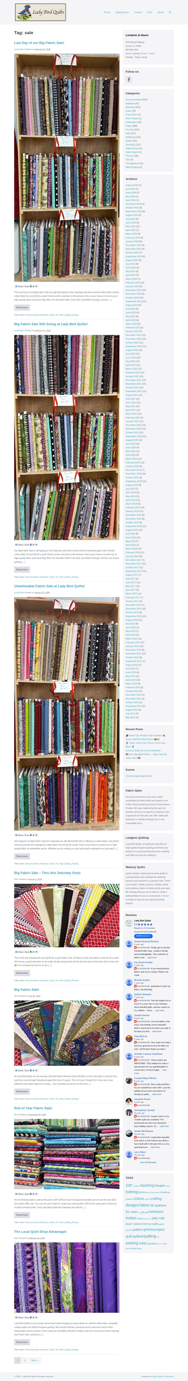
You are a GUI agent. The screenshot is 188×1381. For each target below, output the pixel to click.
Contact (138, 12)
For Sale (59, 315)
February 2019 (133, 507)
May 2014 (130, 717)
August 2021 (132, 395)
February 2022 (133, 372)
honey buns (148, 1219)
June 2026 (131, 192)
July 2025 (130, 219)
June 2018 (131, 537)
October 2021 (132, 387)
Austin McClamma (143, 1131)
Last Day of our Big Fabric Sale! (39, 43)
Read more (22, 308)
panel (161, 1224)
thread (128, 1249)
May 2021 (130, 406)
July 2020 (130, 444)
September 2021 (134, 391)
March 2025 (131, 234)
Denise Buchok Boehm (146, 941)
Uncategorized (133, 163)
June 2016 (131, 627)
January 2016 (132, 646)
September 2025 (134, 211)
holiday (140, 1218)
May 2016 (130, 631)
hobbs (131, 1218)
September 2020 (134, 436)
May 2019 (130, 496)
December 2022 (133, 335)
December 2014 (133, 695)
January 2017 (132, 601)
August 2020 (132, 440)
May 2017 (130, 586)
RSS (149, 12)
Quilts (128, 141)
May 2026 (130, 196)
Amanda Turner (142, 1099)
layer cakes (133, 1223)
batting (131, 1192)
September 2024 (134, 256)
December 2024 (133, 245)
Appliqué (130, 103)
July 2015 (130, 668)
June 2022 (131, 357)
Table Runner (132, 148)
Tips (128, 159)
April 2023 (131, 320)
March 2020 (131, 459)
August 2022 (132, 350)
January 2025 (132, 241)
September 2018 (134, 526)
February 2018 (133, 552)
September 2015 (134, 661)
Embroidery (131, 122)
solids (143, 1243)
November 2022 (133, 339)
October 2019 (132, 477)
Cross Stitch (131, 114)
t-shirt (164, 1244)
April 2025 (131, 230)
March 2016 (131, 639)
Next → (35, 1360)
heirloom (156, 1212)
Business (44, 315)
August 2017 (132, 575)
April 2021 (131, 410)
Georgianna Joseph (144, 1110)
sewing (132, 1243)
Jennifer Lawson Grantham (148, 1054)
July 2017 (130, 579)
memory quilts (150, 1223)
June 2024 (131, 267)
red (157, 1237)
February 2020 (133, 462)
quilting (150, 1236)
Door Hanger (132, 118)
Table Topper (132, 152)
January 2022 (132, 376)
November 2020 (133, 429)
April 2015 (131, 680)
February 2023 (133, 327)
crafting (156, 1199)
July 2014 (130, 713)
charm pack (154, 1192)
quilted (138, 1236)
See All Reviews (148, 1162)
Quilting (67, 315)
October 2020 (132, 432)
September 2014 (134, 706)
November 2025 (133, 204)
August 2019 (132, 485)
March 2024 (131, 279)
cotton (147, 1199)
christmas (165, 1192)
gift (142, 1212)
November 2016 (133, 609)
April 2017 (131, 590)
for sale (131, 1212)
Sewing (75, 315)
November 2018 (133, 519)
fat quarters (158, 1205)
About (160, 12)
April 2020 (131, 455)
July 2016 (130, 624)
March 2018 (131, 549)
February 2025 (133, 238)
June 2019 (131, 492)
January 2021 (132, 421)
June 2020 (131, 447)
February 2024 (133, 282)
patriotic (129, 1230)
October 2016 (132, 612)
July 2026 (130, 189)
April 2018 (131, 545)
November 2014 (133, 699)
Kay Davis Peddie (143, 962)
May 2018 (130, 541)
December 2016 (133, 605)
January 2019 (132, 511)
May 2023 (130, 316)
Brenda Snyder (142, 980)
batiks (168, 1186)
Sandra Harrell (141, 1015)
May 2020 (130, 451)
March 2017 (131, 593)
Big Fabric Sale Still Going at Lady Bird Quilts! (51, 324)
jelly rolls (158, 1218)
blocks (141, 1192)
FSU (139, 1212)
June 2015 (131, 672)
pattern (138, 1229)
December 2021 (133, 380)
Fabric (52, 315)
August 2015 (132, 665)
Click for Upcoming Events (139, 776)
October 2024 (132, 252)
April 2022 (131, 365)
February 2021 (133, 417)
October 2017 (132, 567)
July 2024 (130, 264)
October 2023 (132, 298)
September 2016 (134, 616)
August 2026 (132, 185)
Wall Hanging (132, 167)
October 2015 (132, 657)
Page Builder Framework (163, 1376)
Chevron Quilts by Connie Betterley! (143, 750)
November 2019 (133, 474)
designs (132, 1205)
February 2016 (133, 642)
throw (134, 1248)
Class (128, 111)
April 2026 (131, 200)
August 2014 (132, 710)
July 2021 (130, 399)
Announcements (32, 315)
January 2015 (132, 691)
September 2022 (134, 346)
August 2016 (132, 620)
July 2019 (130, 489)
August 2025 (132, 215)
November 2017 (133, 564)
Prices (107, 12)
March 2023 (131, 324)
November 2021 (133, 384)
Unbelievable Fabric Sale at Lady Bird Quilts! (49, 586)
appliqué (136, 1186)
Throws (129, 156)
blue (147, 1192)
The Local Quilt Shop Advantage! (40, 1231)
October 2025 (132, 208)
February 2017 (133, 597)
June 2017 (131, 582)
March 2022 (131, 369)
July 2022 (130, 354)
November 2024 (133, 249)
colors (139, 1198)
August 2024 (132, 260)
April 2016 (131, 635)
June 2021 (131, 402)
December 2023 (133, 290)
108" (129, 1185)
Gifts (128, 133)
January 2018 (132, 556)
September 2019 (134, 481)
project (159, 1229)
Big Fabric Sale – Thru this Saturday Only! (47, 873)
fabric (144, 1205)
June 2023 (131, 312)
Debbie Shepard (142, 994)
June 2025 (131, 223)
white (139, 1248)
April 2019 (131, 500)
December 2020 (133, 425)
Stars (159, 1244)
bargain (159, 1185)
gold (147, 1212)
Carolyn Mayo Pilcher (145, 1078)
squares (152, 1243)
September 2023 (134, 301)
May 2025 (130, 226)
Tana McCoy (140, 1036)
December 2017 (133, 560)
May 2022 (130, 361)
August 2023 (132, 305)
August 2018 (132, 530)
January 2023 (132, 331)
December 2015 (133, 650)
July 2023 (130, 309)
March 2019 (131, 504)
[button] (170, 12)
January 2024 (132, 286)
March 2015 (131, 684)
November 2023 (133, 294)
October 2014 (132, 702)
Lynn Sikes (140, 1152)
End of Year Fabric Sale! (33, 1108)
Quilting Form (122, 12)
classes (129, 1199)
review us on (142, 936)
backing (147, 1185)
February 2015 (133, 687)
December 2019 (133, 470)
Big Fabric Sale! (26, 989)
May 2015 (130, 676)
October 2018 (132, 522)
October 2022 (132, 342)
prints (148, 1229)
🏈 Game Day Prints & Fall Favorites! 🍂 (145, 735)
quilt (129, 1236)
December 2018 (133, 515)
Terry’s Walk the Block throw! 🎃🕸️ (143, 739)
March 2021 (131, 414)
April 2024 (131, 275)
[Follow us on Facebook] (129, 79)
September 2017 (134, 571)
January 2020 (132, 466)
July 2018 (130, 534)
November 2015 (133, 653)
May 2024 (130, 271)
